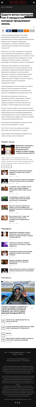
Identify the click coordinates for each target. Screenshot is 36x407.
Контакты (20, 354)
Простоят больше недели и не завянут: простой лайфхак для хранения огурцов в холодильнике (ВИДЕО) (20, 208)
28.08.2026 (5, 155)
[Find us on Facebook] (15, 403)
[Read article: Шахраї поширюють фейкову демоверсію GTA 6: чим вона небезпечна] (4, 262)
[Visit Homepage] (18, 2)
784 (18, 212)
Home (2, 7)
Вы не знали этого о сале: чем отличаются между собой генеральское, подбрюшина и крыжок (19, 219)
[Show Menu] (2, 2)
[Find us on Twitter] (17, 403)
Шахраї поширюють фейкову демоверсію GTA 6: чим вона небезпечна (18, 262)
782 (13, 155)
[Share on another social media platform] (32, 30)
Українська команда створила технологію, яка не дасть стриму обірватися (20, 244)
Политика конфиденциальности (17, 352)
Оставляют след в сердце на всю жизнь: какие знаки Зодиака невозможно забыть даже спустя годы (20, 189)
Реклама (14, 354)
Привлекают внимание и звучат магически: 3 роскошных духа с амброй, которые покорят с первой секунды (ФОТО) (25, 149)
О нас (5, 352)
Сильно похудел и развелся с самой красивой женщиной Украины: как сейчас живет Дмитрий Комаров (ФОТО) (14, 310)
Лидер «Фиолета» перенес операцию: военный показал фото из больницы (22, 180)
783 (18, 176)
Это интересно (8, 7)
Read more (7, 166)
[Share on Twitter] (14, 30)
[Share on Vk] (20, 30)
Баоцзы (8, 333)
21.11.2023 (4, 27)
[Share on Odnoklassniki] (26, 30)
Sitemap (28, 352)
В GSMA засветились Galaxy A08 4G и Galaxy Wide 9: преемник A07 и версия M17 (20, 327)
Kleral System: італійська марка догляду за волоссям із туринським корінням (19, 339)
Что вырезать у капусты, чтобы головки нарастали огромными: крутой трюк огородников (19, 198)
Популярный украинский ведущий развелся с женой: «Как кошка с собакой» (20, 172)
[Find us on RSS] (19, 403)
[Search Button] (34, 2)
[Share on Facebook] (8, 30)
